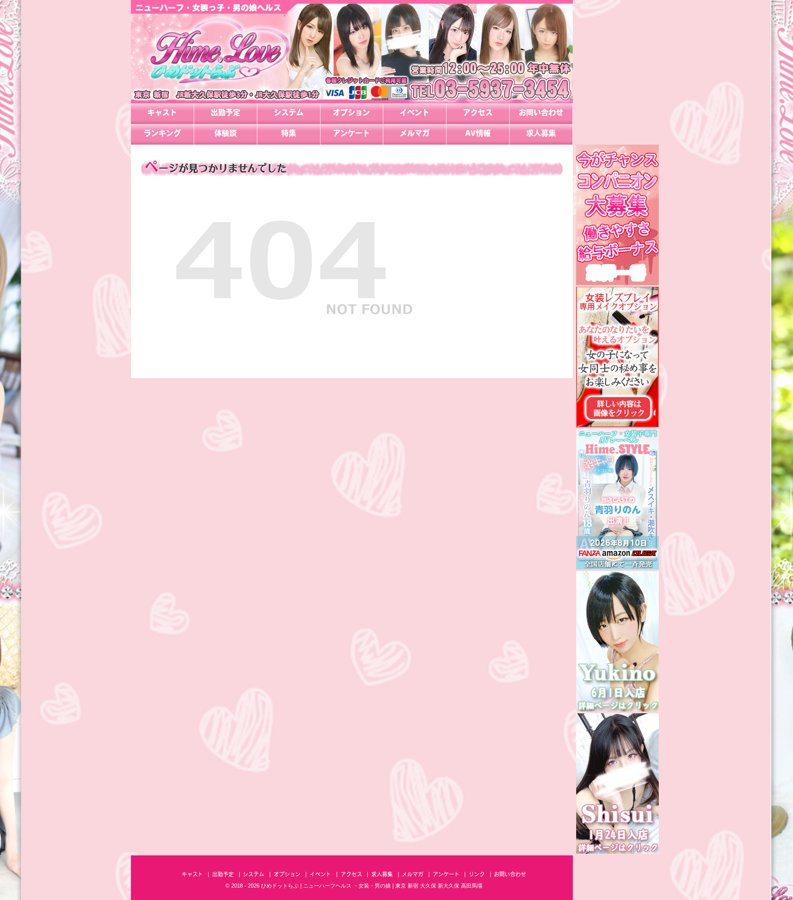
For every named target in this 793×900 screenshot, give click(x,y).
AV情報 (478, 134)
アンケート (351, 134)
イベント (415, 113)
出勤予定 (225, 113)
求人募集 (541, 134)
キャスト (162, 113)
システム (289, 113)
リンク (477, 874)
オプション (351, 113)
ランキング (162, 134)
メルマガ (415, 134)
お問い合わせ (541, 113)
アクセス (478, 113)
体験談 (225, 134)
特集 (288, 134)
